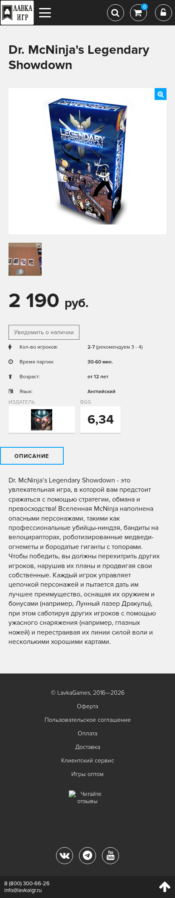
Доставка (87, 747)
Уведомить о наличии (44, 332)
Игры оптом (87, 774)
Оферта (87, 706)
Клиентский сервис (87, 760)
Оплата (87, 733)
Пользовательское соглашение (88, 719)
